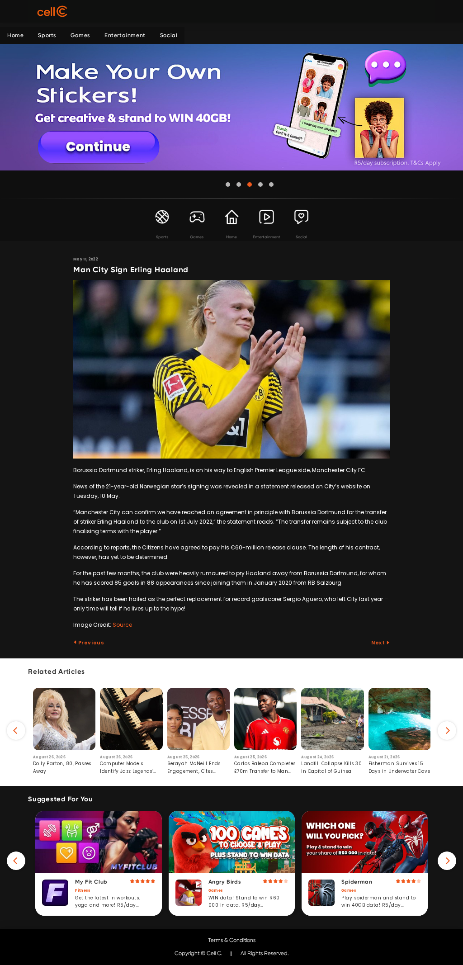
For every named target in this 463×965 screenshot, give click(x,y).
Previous (90, 642)
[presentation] (16, 730)
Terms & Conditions (231, 940)
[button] (227, 184)
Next (378, 642)
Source (122, 625)
